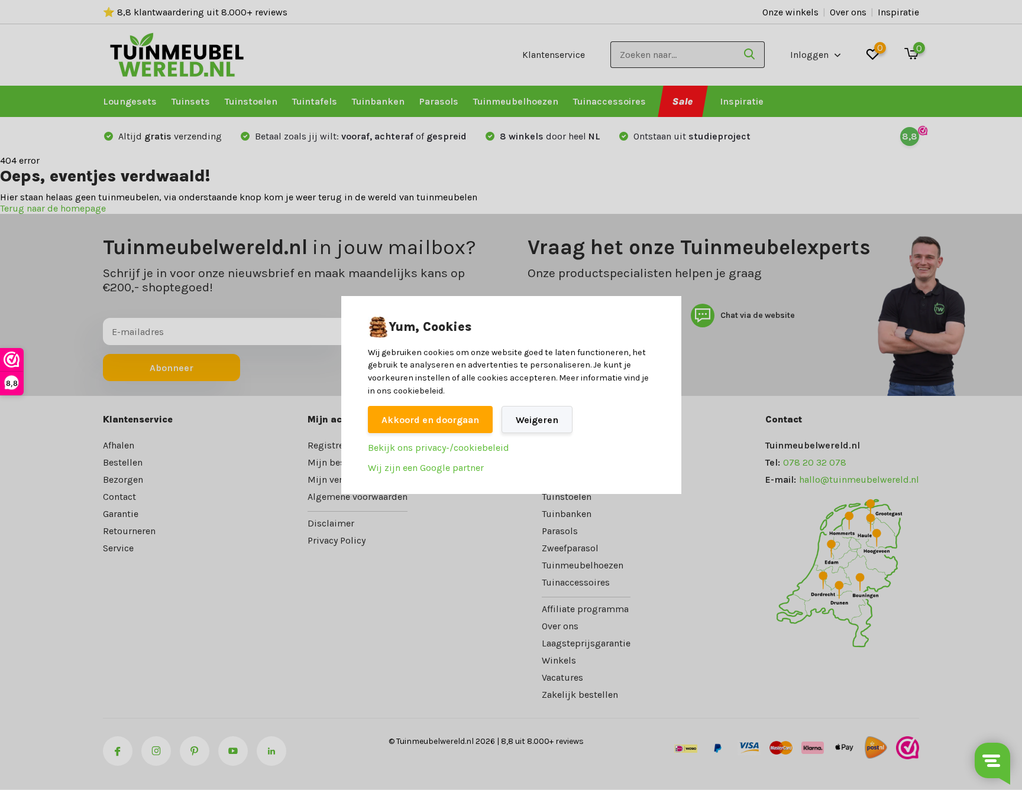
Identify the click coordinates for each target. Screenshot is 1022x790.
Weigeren (537, 419)
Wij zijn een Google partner (426, 467)
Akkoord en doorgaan (430, 419)
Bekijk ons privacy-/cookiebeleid (438, 447)
